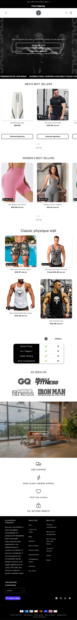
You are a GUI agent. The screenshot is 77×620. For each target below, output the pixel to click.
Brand (48, 560)
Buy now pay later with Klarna (51, 541)
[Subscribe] (22, 590)
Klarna (48, 556)
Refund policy (34, 555)
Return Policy (33, 546)
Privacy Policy (34, 550)
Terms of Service (49, 549)
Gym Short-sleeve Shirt (53, 123)
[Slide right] (43, 144)
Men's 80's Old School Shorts (20, 269)
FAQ (30, 525)
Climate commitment (51, 526)
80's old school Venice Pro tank (56, 269)
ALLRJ (17, 615)
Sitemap (32, 566)
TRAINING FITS (38, 434)
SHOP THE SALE (38, 45)
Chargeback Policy (33, 560)
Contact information (39, 617)
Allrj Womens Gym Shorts (17, 204)
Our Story (32, 571)
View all (38, 148)
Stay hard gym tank (56, 321)
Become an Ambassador (51, 533)
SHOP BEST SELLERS (38, 51)
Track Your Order (33, 531)
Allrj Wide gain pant (17, 123)
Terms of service (50, 615)
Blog (30, 537)
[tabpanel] (24, 381)
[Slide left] (34, 144)
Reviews (32, 541)
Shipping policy (62, 615)
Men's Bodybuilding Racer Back (21, 313)
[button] (6, 13)
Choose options (17, 136)
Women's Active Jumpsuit (53, 204)
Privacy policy (38, 615)
